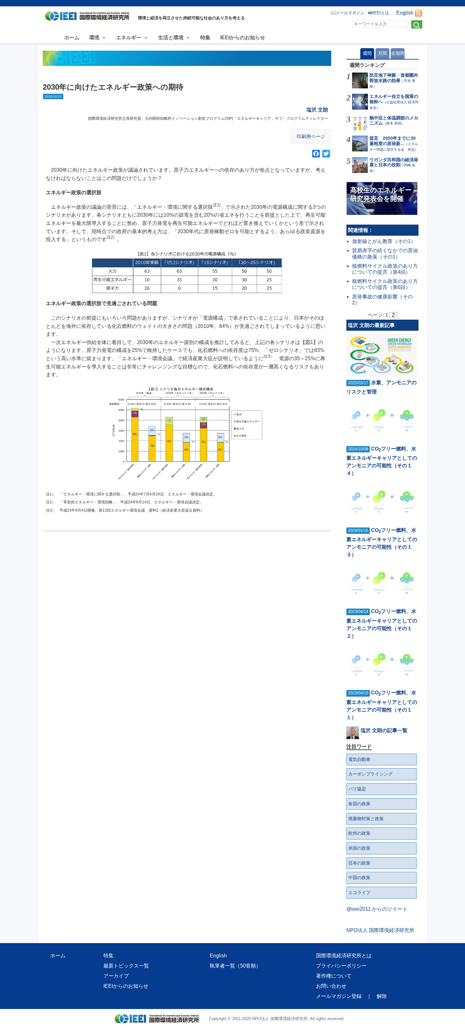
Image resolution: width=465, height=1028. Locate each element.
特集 (205, 37)
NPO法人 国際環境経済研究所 (380, 930)
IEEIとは (381, 12)
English (404, 13)
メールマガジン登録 (339, 996)
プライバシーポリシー (341, 965)
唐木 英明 (393, 123)
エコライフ (359, 892)
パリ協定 (357, 788)
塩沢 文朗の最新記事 (371, 325)
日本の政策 (359, 862)
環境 (94, 37)
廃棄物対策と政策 (366, 818)
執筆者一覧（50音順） (235, 965)
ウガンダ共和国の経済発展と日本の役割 (393, 162)
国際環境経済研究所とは (344, 955)
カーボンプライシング (370, 773)
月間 (382, 53)
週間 (367, 53)
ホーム (71, 37)
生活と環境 (170, 37)
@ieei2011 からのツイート (376, 909)
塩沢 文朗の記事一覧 (384, 730)
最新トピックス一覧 (126, 965)
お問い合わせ (331, 986)
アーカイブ (116, 976)
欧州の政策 (359, 833)
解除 (382, 996)
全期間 (397, 53)
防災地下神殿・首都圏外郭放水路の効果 (393, 78)
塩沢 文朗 (317, 109)
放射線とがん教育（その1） (384, 241)
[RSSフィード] (418, 13)
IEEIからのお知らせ (242, 37)
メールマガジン (350, 12)
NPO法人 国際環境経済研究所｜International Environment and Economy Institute (89, 17)
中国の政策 (359, 877)
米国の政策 (359, 848)
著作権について (333, 976)
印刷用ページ (311, 136)
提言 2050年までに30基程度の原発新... (392, 141)
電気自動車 (359, 759)
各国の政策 (359, 803)
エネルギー (128, 37)
